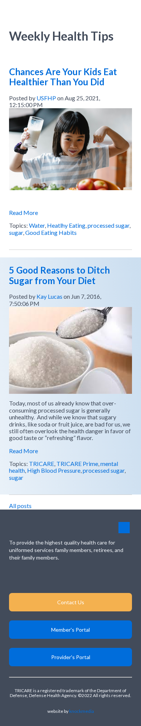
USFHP (46, 97)
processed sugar (108, 225)
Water (37, 225)
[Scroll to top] (124, 528)
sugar (16, 232)
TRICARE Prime (77, 463)
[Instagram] (48, 577)
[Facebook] (70, 577)
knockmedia (81, 711)
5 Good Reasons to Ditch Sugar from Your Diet (59, 275)
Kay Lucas (49, 296)
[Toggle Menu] (126, 10)
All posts (20, 505)
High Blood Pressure (53, 470)
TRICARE (41, 463)
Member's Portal (70, 629)
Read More (23, 212)
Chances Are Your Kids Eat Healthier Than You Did (63, 77)
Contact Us (70, 602)
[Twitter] (92, 577)
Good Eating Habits (51, 232)
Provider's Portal (70, 657)
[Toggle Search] (110, 10)
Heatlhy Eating (66, 225)
